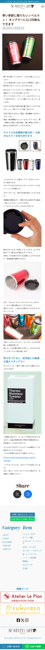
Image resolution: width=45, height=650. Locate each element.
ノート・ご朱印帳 (29, 558)
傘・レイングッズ (29, 554)
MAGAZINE (7, 542)
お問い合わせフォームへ (22, 514)
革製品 (25, 561)
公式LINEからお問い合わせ (22, 519)
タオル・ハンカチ (29, 547)
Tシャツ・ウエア (29, 534)
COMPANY (6, 546)
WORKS (5, 538)
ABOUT (5, 535)
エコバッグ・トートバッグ (32, 542)
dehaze (42, 6)
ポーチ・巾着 (28, 537)
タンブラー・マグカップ (13, 28)
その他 (25, 568)
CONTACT (6, 549)
